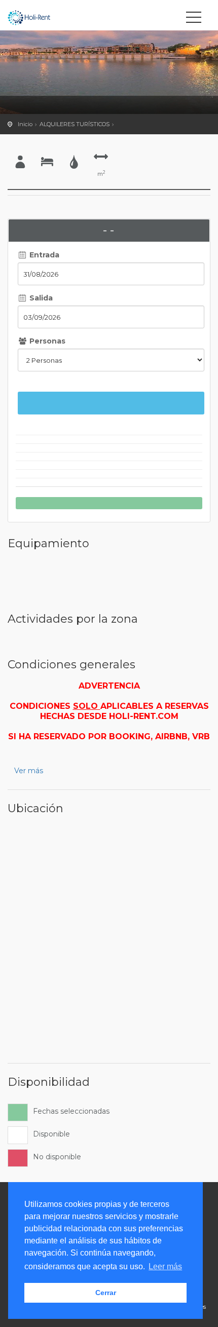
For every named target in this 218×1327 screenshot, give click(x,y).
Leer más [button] (165, 1266)
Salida (40, 297)
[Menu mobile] (193, 19)
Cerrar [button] (105, 1292)
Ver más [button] (28, 770)
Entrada (43, 254)
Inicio (25, 124)
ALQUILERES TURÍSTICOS (75, 124)
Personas (46, 341)
